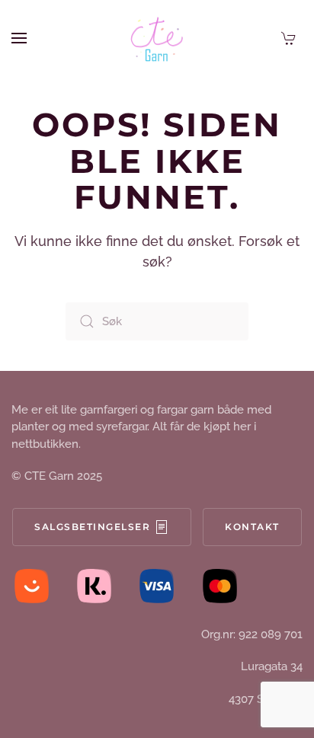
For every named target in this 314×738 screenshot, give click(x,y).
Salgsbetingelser (92, 526)
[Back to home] (157, 38)
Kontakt (252, 526)
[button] (19, 38)
